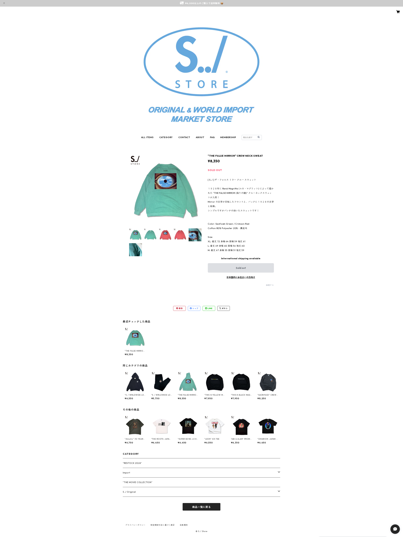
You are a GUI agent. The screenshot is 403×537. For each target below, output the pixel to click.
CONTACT (184, 137)
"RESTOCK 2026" (132, 463)
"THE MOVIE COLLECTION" (138, 482)
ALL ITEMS (147, 137)
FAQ (212, 137)
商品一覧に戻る (201, 507)
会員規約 (184, 525)
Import (126, 472)
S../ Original (129, 491)
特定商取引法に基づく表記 (162, 525)
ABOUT (200, 137)
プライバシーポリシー (135, 525)
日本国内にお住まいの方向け (241, 277)
